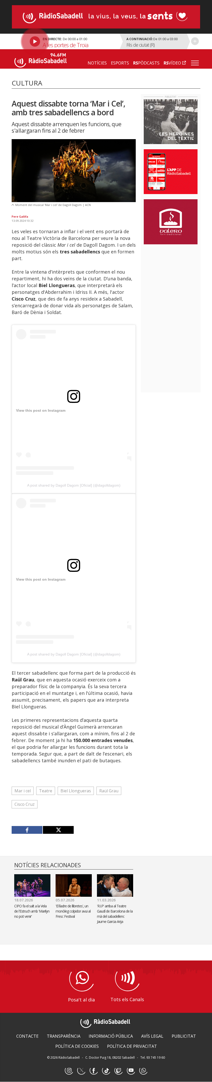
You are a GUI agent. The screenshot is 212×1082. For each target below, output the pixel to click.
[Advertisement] (178, 282)
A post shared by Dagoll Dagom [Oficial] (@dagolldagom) (73, 485)
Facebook (93, 1070)
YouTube (130, 1070)
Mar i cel (22, 791)
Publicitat (184, 1036)
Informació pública (111, 1036)
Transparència (63, 1036)
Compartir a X (58, 830)
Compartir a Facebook (27, 830)
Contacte (27, 1036)
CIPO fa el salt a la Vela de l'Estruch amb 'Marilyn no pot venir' (31, 911)
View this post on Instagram (40, 410)
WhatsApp (143, 1070)
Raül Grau (108, 791)
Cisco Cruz (24, 804)
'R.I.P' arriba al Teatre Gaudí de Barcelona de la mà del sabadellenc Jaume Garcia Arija (115, 913)
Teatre (45, 791)
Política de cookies (77, 1046)
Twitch (118, 1070)
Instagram (68, 1070)
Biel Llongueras (75, 791)
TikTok (106, 1070)
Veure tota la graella (195, 41)
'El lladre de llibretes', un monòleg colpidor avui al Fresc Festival (73, 911)
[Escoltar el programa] (65, 41)
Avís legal (152, 1036)
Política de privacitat (132, 1046)
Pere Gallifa (20, 216)
